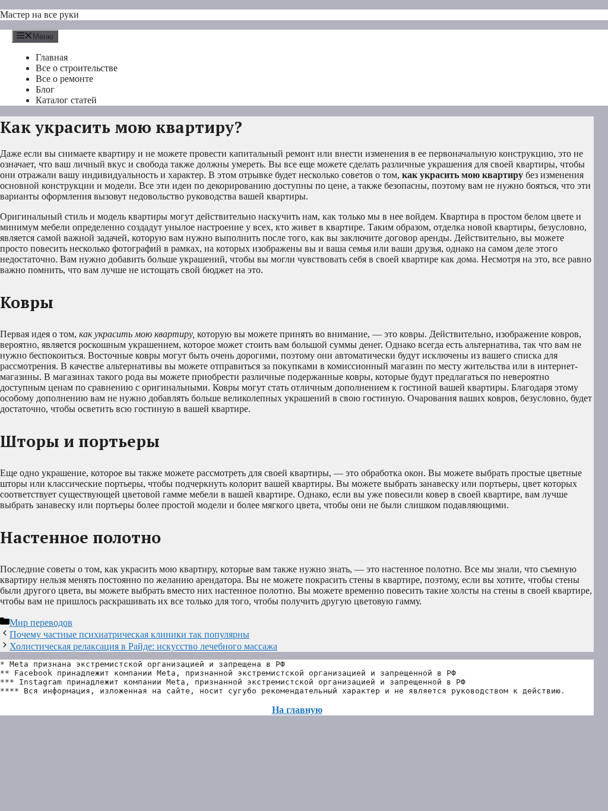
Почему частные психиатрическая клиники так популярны (129, 634)
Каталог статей (66, 100)
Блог (45, 89)
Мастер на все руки (39, 14)
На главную (297, 710)
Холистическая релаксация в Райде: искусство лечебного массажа (143, 646)
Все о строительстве (77, 68)
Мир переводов (41, 622)
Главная (52, 57)
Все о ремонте (64, 79)
